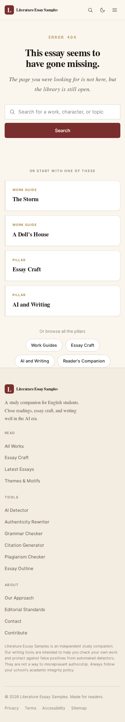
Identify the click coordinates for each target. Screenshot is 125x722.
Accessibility (53, 708)
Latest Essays (19, 469)
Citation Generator (24, 545)
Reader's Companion (84, 360)
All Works (14, 446)
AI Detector (16, 510)
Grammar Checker (24, 533)
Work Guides (44, 345)
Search (62, 130)
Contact (13, 621)
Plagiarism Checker (25, 557)
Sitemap (79, 708)
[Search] (90, 10)
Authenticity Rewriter (27, 522)
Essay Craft (82, 345)
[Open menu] (114, 10)
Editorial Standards (25, 609)
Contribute (16, 633)
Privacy (12, 708)
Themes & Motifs (22, 481)
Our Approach (19, 598)
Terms (30, 708)
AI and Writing (34, 360)
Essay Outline (19, 568)
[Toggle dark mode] (102, 10)
